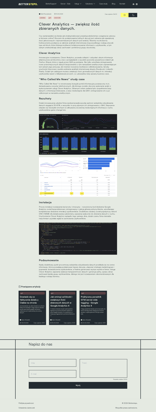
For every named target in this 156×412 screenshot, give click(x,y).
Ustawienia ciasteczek (27, 408)
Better (28, 4)
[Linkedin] (136, 4)
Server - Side (65, 4)
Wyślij (78, 385)
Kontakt (122, 4)
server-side (57, 18)
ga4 (50, 18)
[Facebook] (133, 4)
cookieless (42, 18)
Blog (113, 4)
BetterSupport (51, 4)
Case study (103, 4)
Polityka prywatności (26, 403)
